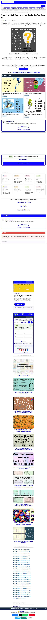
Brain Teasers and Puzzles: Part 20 (21, 590)
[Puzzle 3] (23, 341)
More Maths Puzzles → (23, 159)
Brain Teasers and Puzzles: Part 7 (21, 562)
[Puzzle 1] (21, 341)
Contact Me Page (16, 606)
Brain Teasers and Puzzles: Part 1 (21, 549)
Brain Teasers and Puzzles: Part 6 (21, 560)
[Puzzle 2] (22, 341)
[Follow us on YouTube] (21, 350)
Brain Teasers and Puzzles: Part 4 (21, 556)
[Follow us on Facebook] (27, 350)
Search (43, 6)
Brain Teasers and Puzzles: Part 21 (21, 592)
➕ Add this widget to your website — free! (21, 346)
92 (15, 336)
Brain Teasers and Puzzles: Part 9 (21, 566)
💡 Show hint (16, 331)
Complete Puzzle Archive (19, 598)
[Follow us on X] (25, 350)
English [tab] (26, 319)
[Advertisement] (23, 141)
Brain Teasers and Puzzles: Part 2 (21, 551)
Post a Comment (23, 126)
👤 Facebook (15, 614)
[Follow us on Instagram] (23, 350)
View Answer (23, 68)
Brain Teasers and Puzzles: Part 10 (21, 569)
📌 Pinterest (32, 614)
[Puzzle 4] (24, 341)
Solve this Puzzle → (19, 304)
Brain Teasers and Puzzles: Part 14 (21, 577)
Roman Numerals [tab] (21, 319)
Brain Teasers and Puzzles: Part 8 (21, 564)
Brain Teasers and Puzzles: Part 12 (21, 573)
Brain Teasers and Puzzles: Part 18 (21, 586)
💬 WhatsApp (25, 614)
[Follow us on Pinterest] (19, 350)
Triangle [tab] (16, 319)
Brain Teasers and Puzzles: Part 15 (21, 579)
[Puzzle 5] (25, 341)
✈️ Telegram (17, 617)
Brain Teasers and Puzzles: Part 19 (21, 588)
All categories (25, 343)
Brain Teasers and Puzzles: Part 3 (21, 554)
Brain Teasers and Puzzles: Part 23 (21, 596)
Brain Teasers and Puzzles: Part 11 (21, 571)
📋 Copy (30, 617)
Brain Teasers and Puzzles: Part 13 (21, 575)
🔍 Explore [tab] (30, 319)
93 (15, 333)
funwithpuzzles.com (25, 352)
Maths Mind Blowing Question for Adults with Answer (26, 72)
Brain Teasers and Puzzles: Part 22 (21, 594)
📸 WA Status (24, 617)
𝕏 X (20, 614)
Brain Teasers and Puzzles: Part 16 (21, 581)
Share (31, 343)
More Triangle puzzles (18, 343)
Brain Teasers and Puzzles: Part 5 (21, 558)
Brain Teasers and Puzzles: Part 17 (21, 583)
